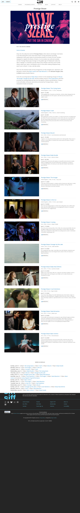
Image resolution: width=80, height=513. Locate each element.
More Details (45, 99)
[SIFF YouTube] (18, 402)
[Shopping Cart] (78, 2)
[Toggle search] (72, 2)
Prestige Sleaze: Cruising (48, 222)
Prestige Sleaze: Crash (47, 110)
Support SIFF (53, 401)
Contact (65, 404)
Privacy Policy (42, 417)
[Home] (10, 396)
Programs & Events (30, 4)
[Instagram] (8, 402)
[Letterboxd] (5, 404)
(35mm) (45, 374)
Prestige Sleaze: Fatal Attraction (50, 311)
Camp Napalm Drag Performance (31, 378)
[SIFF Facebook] (5, 402)
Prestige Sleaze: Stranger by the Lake (52, 244)
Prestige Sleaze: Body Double (49, 155)
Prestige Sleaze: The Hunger (49, 177)
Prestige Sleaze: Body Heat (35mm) (51, 267)
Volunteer (52, 406)
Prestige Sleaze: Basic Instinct (49, 333)
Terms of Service (17, 413)
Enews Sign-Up (39, 406)
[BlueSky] (11, 402)
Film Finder (38, 404)
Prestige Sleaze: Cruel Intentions (50, 289)
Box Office (25, 404)
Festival (40, 4)
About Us (66, 401)
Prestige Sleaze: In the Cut (48, 200)
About (60, 4)
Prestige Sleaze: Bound (47, 133)
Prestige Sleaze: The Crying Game (51, 88)
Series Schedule (21, 50)
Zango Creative (54, 417)
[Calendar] (75, 2)
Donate (8, 1)
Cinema (20, 4)
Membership (53, 404)
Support (53, 4)
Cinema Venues (26, 401)
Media (46, 4)
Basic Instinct (27, 379)
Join (3, 1)
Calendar (24, 406)
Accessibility (66, 406)
